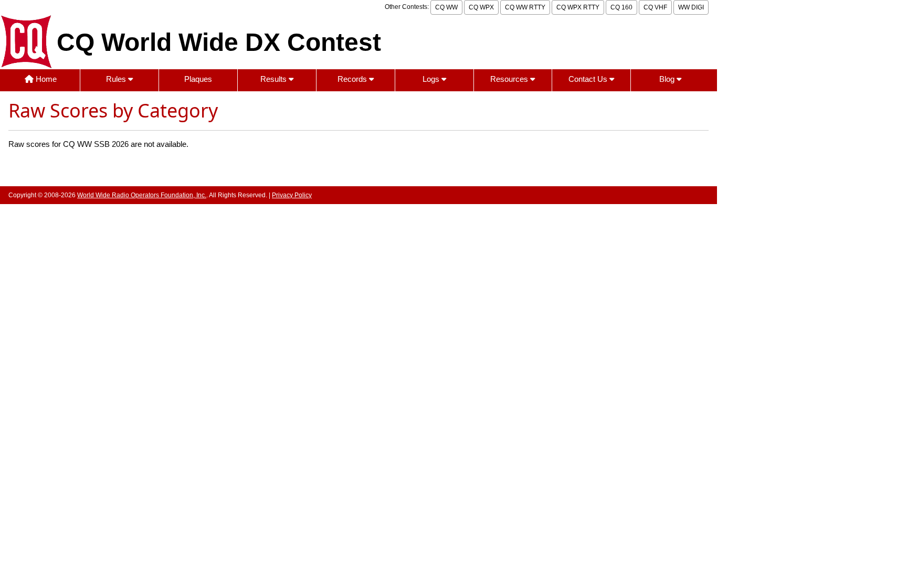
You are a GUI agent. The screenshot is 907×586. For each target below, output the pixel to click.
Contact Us (588, 78)
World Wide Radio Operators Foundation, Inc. (141, 195)
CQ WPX (481, 7)
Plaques (198, 78)
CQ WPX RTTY (577, 7)
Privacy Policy (292, 195)
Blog (668, 78)
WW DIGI (691, 7)
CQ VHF (655, 7)
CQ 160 (621, 7)
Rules (117, 78)
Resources (510, 78)
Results (274, 78)
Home (45, 78)
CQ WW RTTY (525, 7)
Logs (432, 78)
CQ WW (446, 7)
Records (353, 78)
